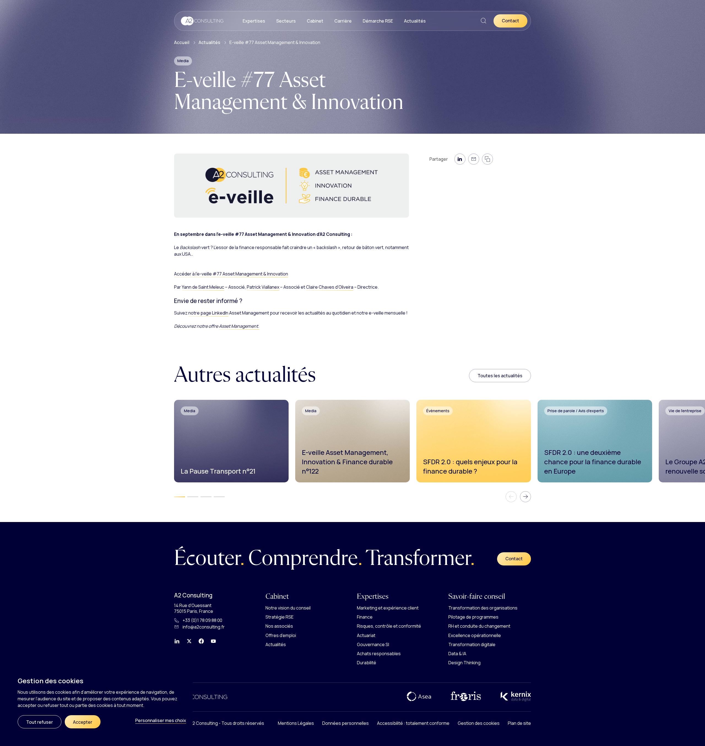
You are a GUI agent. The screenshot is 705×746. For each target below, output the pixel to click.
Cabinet (315, 21)
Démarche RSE (378, 21)
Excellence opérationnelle (474, 635)
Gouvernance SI (373, 644)
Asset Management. (239, 326)
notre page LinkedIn (208, 313)
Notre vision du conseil (288, 608)
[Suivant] (525, 496)
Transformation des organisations (482, 608)
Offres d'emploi (280, 635)
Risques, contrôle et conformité (389, 626)
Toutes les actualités (500, 376)
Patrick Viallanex (263, 287)
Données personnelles (345, 723)
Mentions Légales (296, 723)
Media (183, 60)
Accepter (82, 722)
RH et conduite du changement (479, 626)
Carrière (343, 21)
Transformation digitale (471, 644)
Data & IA (457, 654)
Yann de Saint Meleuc (203, 287)
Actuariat (366, 635)
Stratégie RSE (279, 617)
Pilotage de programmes (473, 617)
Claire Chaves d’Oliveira (329, 287)
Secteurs (286, 21)
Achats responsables (379, 654)
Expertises (254, 21)
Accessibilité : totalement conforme (413, 723)
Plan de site (519, 723)
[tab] (179, 497)
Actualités (415, 21)
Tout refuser (39, 722)
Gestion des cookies (479, 723)
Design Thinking (464, 663)
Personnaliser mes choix (160, 720)
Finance (365, 617)
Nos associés (279, 626)
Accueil (181, 42)
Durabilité (366, 663)
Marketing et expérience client (388, 608)
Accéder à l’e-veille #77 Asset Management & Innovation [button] (231, 274)
